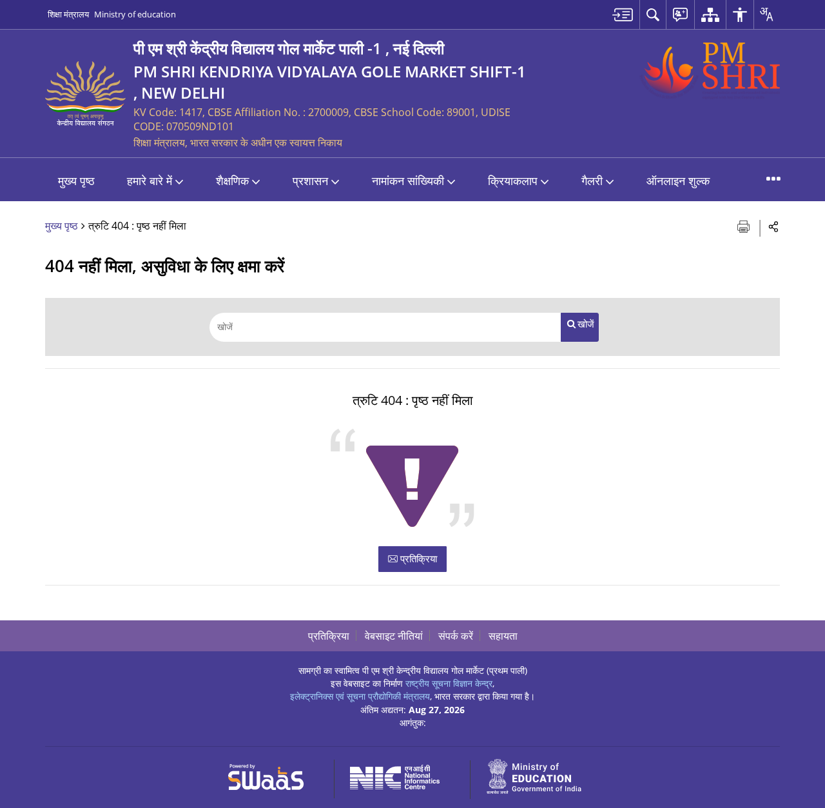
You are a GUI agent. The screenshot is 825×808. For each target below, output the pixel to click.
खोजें (586, 324)
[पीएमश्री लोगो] (709, 71)
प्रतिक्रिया (417, 558)
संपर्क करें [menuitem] (455, 636)
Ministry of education (135, 14)
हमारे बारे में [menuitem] (149, 180)
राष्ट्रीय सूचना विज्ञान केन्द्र (448, 683)
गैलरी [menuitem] (592, 180)
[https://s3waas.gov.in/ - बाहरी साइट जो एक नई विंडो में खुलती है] (273, 775)
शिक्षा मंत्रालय (68, 14)
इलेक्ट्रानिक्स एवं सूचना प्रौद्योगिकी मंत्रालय (360, 696)
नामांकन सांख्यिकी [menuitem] (408, 180)
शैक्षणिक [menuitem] (232, 180)
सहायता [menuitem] (503, 636)
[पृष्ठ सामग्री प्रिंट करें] (744, 225)
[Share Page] (774, 226)
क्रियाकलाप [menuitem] (513, 180)
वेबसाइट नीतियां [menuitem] (394, 636)
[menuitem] (622, 14)
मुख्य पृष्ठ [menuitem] (76, 180)
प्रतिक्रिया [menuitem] (328, 636)
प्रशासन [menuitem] (310, 180)
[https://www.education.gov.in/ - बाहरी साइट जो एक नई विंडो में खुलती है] (541, 774)
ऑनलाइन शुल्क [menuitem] (678, 180)
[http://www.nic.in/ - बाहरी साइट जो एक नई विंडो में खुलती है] (402, 774)
